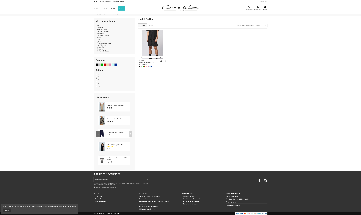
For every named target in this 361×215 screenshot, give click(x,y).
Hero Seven (102, 97)
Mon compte (143, 204)
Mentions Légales (189, 196)
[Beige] (146, 66)
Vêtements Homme (106, 21)
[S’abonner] (147, 179)
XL (98, 84)
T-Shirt (99, 41)
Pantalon (100, 27)
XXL (99, 86)
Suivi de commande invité (147, 209)
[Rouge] (144, 66)
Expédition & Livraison (190, 204)
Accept (7, 210)
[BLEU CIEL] (150, 66)
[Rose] (148, 66)
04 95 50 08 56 (233, 202)
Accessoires (101, 47)
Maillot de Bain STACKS (146, 62)
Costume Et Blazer (103, 51)
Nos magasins (263, 1)
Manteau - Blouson (103, 31)
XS (98, 74)
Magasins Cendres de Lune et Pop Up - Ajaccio (154, 201)
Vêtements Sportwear (104, 43)
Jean (98, 25)
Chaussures (100, 49)
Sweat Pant (100, 33)
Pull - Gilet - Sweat (103, 35)
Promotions (98, 196)
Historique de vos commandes (149, 206)
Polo (98, 39)
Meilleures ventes (100, 201)
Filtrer (143, 25)
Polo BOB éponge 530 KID (115, 145)
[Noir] (139, 66)
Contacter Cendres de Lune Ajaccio (150, 196)
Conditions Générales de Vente (193, 199)
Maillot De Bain (101, 45)
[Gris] (141, 66)
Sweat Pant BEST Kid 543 (115, 132)
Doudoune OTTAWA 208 (114, 119)
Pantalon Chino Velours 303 (116, 106)
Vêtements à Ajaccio (105, 1)
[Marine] (151, 66)
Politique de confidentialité (191, 201)
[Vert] (143, 66)
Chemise (99, 37)
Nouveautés (98, 199)
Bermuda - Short (102, 29)
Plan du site (142, 199)
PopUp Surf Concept (118, 1)
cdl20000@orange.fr (235, 205)
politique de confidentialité (110, 187)
